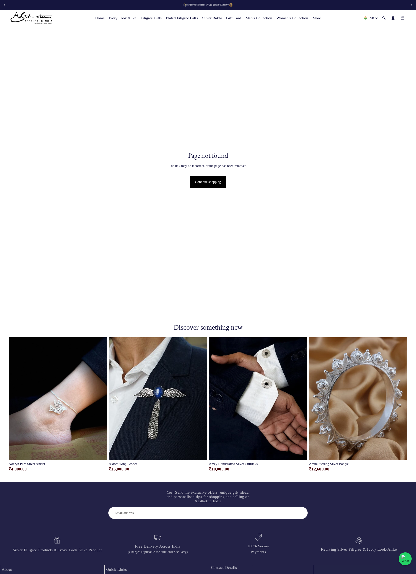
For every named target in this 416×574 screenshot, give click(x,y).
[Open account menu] (393, 18)
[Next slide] (411, 5)
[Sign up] (301, 513)
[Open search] (384, 18)
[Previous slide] (5, 5)
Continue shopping (208, 182)
